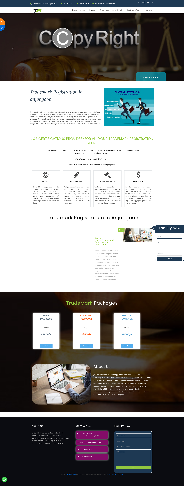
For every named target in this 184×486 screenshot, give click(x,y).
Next (170, 49)
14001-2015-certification (162, 413)
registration (84, 413)
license (106, 413)
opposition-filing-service (41, 413)
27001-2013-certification (18, 416)
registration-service (7, 413)
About (82, 10)
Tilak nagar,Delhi (92, 436)
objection (54, 413)
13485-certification (33, 416)
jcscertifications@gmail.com (105, 4)
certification (127, 413)
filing (65, 413)
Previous (12, 49)
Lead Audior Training (134, 10)
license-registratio (115, 413)
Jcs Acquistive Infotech (114, 474)
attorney (71, 413)
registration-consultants (23, 413)
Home (74, 10)
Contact (149, 10)
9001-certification (147, 413)
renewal (91, 413)
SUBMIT (169, 259)
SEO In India (71, 474)
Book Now (46, 346)
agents (76, 413)
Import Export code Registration (112, 10)
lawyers (60, 413)
